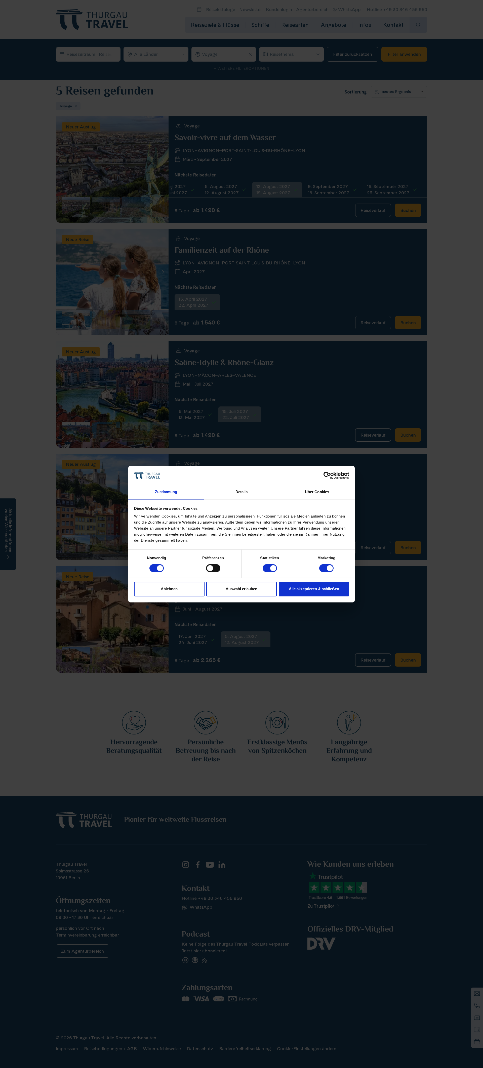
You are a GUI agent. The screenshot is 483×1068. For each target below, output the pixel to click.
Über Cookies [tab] (317, 492)
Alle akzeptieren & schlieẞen (314, 589)
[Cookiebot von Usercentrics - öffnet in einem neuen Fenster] (327, 475)
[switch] (213, 568)
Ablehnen (169, 589)
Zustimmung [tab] (166, 492)
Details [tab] (241, 492)
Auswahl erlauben (241, 589)
